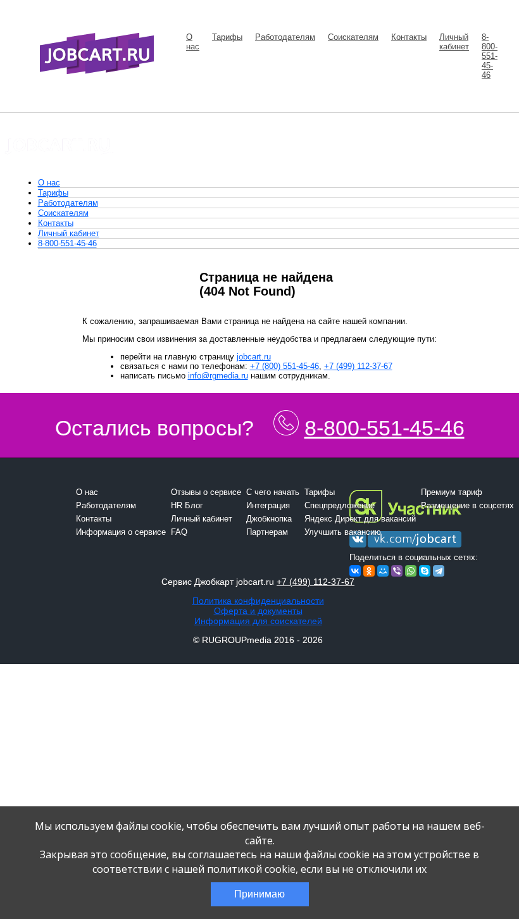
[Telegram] (438, 571)
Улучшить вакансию (342, 532)
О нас (192, 41)
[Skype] (424, 571)
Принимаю (259, 894)
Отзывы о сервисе (206, 492)
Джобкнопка (269, 518)
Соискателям (353, 37)
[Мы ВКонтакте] (405, 548)
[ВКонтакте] (355, 571)
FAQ (179, 532)
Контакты (409, 37)
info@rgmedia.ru (218, 375)
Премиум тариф (451, 492)
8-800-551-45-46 (489, 56)
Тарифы (227, 37)
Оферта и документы (258, 611)
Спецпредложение (339, 505)
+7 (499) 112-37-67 (358, 366)
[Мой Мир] (383, 571)
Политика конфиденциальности (258, 601)
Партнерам (267, 532)
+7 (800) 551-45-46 (284, 366)
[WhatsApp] (410, 571)
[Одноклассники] (369, 571)
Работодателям (285, 37)
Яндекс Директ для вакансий (360, 518)
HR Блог (187, 505)
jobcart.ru (254, 356)
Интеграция (268, 505)
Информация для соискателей (258, 621)
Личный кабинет (454, 41)
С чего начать (272, 492)
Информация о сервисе (121, 532)
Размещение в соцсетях (467, 505)
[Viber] (397, 571)
